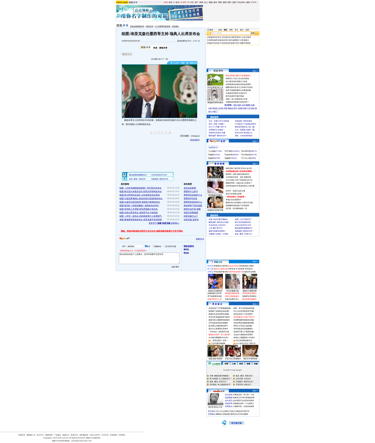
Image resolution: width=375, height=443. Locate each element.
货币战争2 (249, 269)
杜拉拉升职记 (233, 266)
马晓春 (228, 102)
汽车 (192, 2)
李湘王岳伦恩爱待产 (234, 200)
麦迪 (245, 108)
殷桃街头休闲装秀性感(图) (219, 314)
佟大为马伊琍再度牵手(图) (243, 311)
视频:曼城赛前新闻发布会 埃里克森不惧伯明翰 (141, 219)
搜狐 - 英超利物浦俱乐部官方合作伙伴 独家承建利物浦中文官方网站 (152, 231)
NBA (235, 105)
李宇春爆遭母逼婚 (215, 296)
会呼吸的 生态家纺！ (217, 130)
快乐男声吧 (246, 151)
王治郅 (220, 108)
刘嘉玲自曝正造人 (232, 299)
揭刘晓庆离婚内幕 (232, 293)
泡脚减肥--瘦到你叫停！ (244, 231)
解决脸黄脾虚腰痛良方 (244, 228)
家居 (201, 2)
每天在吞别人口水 (215, 407)
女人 (206, 2)
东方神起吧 (246, 155)
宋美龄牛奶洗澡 (213, 43)
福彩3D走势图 (250, 272)
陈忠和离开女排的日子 (238, 93)
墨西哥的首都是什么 (193, 195)
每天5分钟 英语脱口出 (243, 133)
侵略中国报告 (245, 43)
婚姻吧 (227, 158)
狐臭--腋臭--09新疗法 (243, 234)
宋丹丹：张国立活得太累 (235, 191)
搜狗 (248, 2)
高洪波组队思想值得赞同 (241, 84)
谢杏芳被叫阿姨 (237, 96)
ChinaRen (241, 2)
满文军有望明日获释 (234, 194)
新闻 (166, 2)
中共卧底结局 (225, 43)
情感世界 (228, 403)
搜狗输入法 (31, 435)
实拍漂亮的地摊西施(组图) (243, 323)
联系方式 (74, 435)
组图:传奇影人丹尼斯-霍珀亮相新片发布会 (139, 209)
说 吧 (222, 141)
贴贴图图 (228, 398)
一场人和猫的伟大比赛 (238, 99)
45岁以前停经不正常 (243, 225)
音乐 (236, 30)
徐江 (227, 81)
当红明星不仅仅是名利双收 (243, 400)
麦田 (235, 174)
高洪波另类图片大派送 (238, 81)
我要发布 (200, 239)
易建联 (248, 105)
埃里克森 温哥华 (191, 219)
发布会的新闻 (190, 188)
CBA (210, 108)
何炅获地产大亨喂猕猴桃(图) (220, 308)
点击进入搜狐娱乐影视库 (243, 335)
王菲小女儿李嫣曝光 (233, 359)
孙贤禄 (228, 84)
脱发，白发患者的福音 (244, 136)
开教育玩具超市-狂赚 (217, 133)
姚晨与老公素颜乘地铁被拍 (219, 320)
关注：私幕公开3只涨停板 (219, 121)
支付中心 (40, 435)
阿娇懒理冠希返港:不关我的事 (237, 206)
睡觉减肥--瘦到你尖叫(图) (219, 222)
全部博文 (121, 435)
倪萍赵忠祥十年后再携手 (243, 314)
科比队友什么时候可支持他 (242, 87)
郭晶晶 (215, 108)
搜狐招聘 (48, 435)
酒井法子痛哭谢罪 (250, 359)
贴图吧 (211, 158)
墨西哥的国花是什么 (193, 202)
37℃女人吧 (246, 158)
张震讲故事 (243, 266)
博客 (220, 2)
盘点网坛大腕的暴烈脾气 (218, 326)
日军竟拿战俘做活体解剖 (218, 323)
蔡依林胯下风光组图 (193, 205)
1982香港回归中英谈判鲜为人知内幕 (240, 186)
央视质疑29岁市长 (214, 37)
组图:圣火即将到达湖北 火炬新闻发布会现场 (140, 195)
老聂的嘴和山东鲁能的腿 (241, 90)
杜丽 (253, 105)
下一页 (168, 133)
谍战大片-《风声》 (215, 180)
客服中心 (65, 435)
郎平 (235, 108)
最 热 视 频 (219, 163)
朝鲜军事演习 (236, 37)
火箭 (243, 105)
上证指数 (212, 151)
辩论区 (186, 253)
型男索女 (228, 406)
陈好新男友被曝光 (249, 299)
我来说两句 (182, 41)
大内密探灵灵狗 (232, 177)
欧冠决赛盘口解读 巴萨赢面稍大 (238, 76)
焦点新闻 (228, 395)
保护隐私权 (83, 435)
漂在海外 (211, 411)
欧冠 (253, 108)
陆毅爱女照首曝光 (249, 296)
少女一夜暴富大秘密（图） (245, 130)
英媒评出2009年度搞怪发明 (244, 398)
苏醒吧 (211, 155)
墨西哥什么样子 (191, 191)
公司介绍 (104, 435)
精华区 (186, 249)
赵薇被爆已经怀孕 (215, 293)
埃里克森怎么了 (191, 216)
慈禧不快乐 (235, 43)
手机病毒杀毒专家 (221, 272)
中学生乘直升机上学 (215, 88)
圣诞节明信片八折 (215, 299)
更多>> (255, 71)
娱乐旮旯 (228, 400)
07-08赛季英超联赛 (162, 26)
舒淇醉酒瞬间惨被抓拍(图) (243, 320)
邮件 (215, 2)
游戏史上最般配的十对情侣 (244, 337)
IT (188, 2)
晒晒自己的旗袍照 (223, 414)
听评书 (210, 266)
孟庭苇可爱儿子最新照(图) (243, 332)
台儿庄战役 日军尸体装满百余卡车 (239, 180)
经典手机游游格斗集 (236, 272)
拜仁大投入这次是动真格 (239, 78)
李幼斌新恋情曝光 (249, 293)
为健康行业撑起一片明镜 (218, 234)
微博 (224, 2)
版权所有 (96, 438)
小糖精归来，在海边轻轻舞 (243, 406)
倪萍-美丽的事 (245, 177)
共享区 (210, 272)
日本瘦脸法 (244, 40)
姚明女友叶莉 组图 (192, 209)
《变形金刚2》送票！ (219, 340)
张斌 (227, 99)
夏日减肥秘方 (234, 40)
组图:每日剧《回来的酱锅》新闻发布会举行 (139, 205)
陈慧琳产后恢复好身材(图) (219, 311)
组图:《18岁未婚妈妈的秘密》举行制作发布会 (140, 188)
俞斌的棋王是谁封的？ (240, 102)
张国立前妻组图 (191, 212)
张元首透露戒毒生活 (244, 340)
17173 (253, 2)
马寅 (227, 93)
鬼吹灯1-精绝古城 (221, 269)
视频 (210, 2)
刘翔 (225, 108)
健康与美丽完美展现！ (217, 231)
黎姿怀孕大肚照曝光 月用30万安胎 (239, 203)
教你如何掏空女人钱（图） (245, 127)
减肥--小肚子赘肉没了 (243, 219)
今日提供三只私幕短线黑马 (245, 124)
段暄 (227, 78)
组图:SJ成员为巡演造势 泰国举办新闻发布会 (140, 202)
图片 (242, 30)
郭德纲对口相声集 (221, 266)
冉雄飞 (228, 90)
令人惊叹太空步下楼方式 (245, 343)
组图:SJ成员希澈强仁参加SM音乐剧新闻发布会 (141, 198)
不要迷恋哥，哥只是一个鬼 (243, 395)
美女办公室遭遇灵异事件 (218, 329)
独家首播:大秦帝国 (233, 168)
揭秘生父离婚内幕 (250, 291)
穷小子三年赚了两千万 (217, 127)
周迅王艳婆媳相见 (232, 296)
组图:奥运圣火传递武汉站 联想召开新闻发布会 (141, 191)
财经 (184, 2)
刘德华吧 (228, 155)
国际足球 (149, 26)
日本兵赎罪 (246, 37)
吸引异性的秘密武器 (243, 222)
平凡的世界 (240, 269)
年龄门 (215, 111)
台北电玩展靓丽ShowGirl (218, 337)
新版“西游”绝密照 (215, 359)
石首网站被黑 (212, 40)
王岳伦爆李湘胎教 (218, 343)
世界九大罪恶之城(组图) (242, 326)
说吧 (234, 2)
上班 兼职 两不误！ (216, 228)
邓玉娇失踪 (226, 37)
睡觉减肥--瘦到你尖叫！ (218, 136)
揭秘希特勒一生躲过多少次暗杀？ (239, 183)
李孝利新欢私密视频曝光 (243, 329)
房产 (196, 2)
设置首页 (21, 435)
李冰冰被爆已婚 (232, 291)
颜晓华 (228, 87)
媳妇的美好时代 (243, 174)
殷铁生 (230, 108)
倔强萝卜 (229, 174)
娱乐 (177, 2)
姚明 (239, 105)
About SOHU (95, 435)
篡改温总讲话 (223, 40)
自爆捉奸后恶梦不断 (215, 210)
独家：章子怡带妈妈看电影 (244, 308)
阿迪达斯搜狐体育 (137, 26)
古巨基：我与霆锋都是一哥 (236, 208)
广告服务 (57, 435)
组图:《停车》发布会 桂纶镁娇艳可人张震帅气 (141, 216)
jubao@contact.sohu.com (81, 441)
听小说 (210, 269)
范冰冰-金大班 (246, 168)
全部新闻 (113, 435)
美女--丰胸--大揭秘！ (217, 124)
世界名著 (231, 269)
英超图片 (175, 26)
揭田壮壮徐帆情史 (215, 291)
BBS (229, 2)
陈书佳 (228, 96)
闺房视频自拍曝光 (215, 195)
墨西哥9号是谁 (190, 198)
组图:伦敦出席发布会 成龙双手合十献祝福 (139, 212)
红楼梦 (251, 266)
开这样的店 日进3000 (217, 225)
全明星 (240, 108)
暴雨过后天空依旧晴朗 (239, 414)
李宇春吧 (228, 151)
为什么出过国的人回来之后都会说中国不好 (232, 411)
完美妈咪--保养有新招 (243, 121)
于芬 (249, 108)
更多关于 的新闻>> (164, 223)
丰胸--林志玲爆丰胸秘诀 (218, 219)
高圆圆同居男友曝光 (215, 103)
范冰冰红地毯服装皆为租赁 (219, 317)
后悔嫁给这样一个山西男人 (243, 403)
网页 (225, 30)
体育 (170, 2)
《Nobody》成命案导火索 (219, 332)
